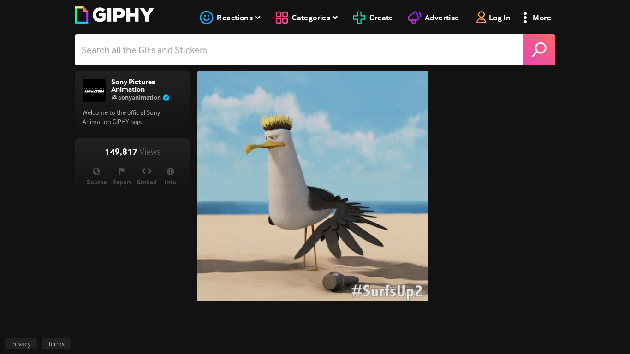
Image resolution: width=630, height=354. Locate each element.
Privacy (20, 344)
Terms (56, 344)
